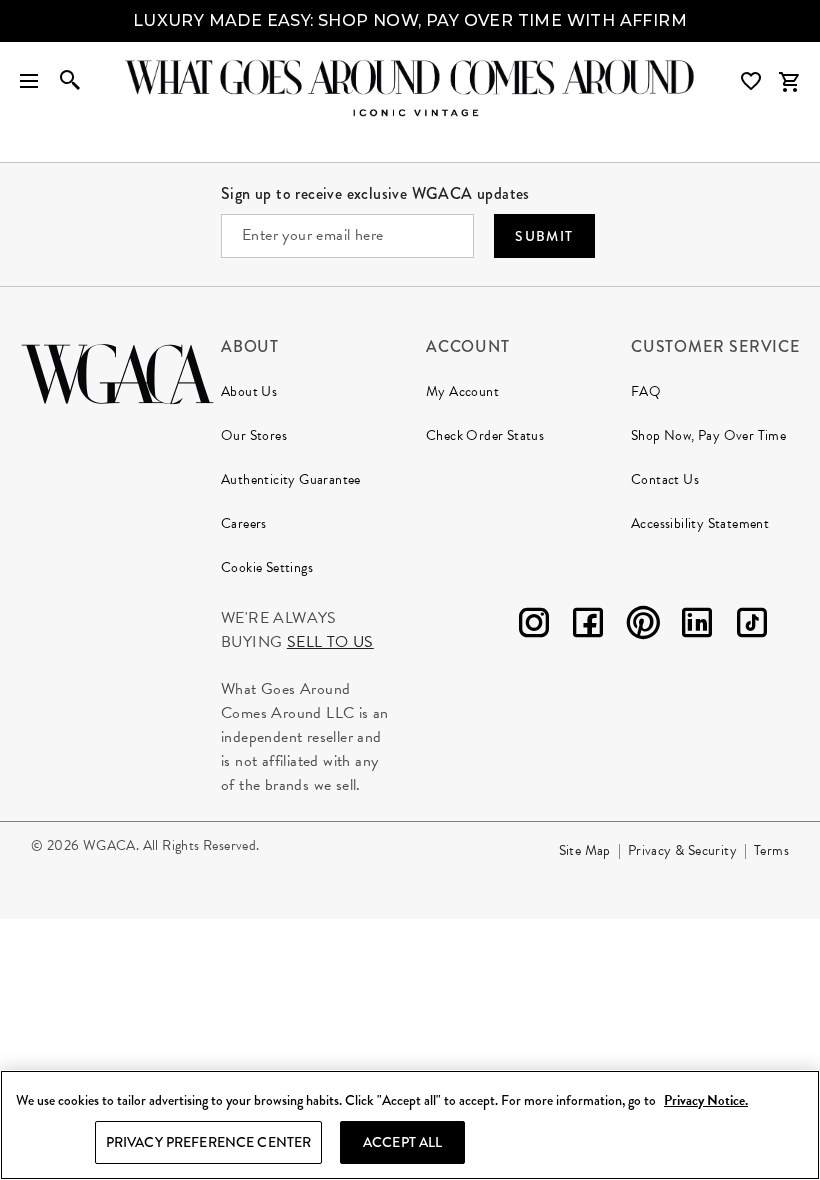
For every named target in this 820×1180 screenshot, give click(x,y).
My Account (462, 391)
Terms (771, 850)
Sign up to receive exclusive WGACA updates (375, 193)
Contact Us (665, 479)
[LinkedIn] (697, 626)
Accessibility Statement (700, 523)
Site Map (585, 850)
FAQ (646, 391)
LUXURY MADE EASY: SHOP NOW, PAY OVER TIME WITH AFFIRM (410, 20)
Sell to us (330, 642)
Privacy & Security (682, 850)
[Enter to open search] (70, 82)
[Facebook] (588, 626)
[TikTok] (752, 626)
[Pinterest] (643, 626)
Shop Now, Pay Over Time (708, 435)
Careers (244, 523)
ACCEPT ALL (402, 1142)
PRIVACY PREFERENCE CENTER (209, 1142)
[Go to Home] (117, 371)
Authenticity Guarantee (291, 479)
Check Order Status (485, 435)
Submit (544, 236)
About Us (249, 391)
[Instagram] (534, 626)
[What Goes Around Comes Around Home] (410, 77)
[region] (410, 1125)
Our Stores (254, 435)
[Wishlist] (753, 81)
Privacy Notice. (706, 1100)
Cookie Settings (267, 567)
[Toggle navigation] (29, 82)
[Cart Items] (789, 82)
